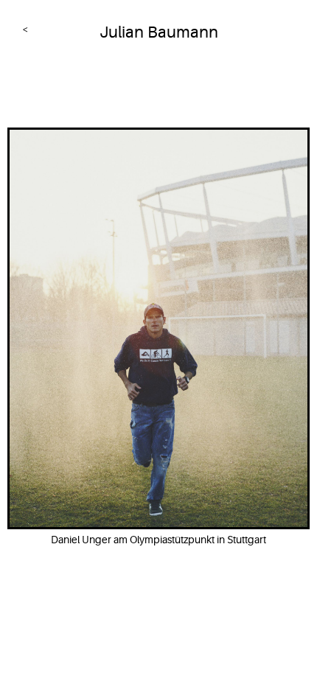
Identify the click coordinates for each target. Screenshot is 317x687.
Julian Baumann (159, 32)
